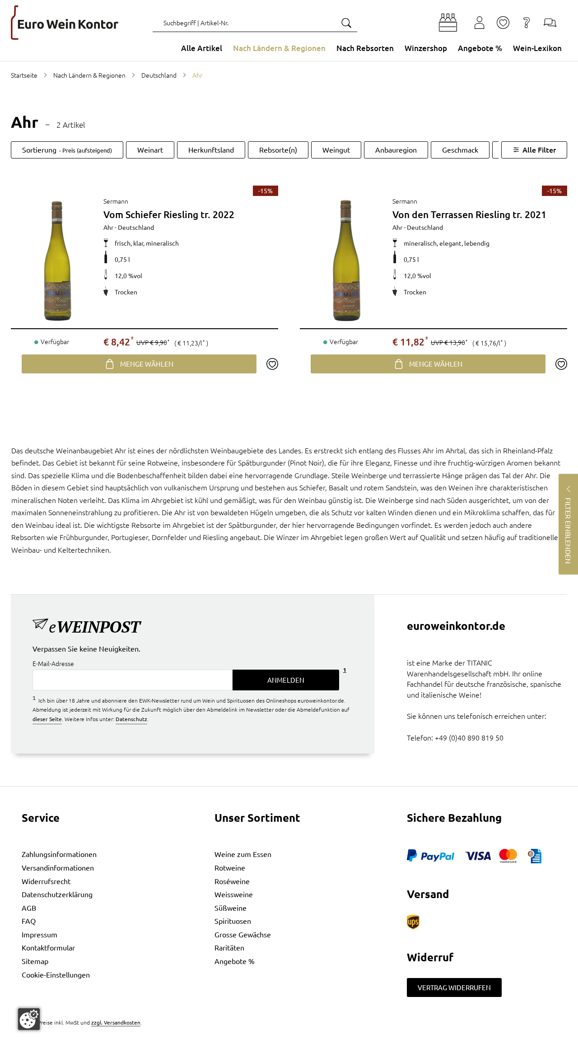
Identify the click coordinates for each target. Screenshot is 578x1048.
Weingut (336, 149)
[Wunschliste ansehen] (503, 22)
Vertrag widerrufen (454, 987)
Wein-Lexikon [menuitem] (537, 48)
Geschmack (460, 149)
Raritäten (229, 947)
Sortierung (67, 149)
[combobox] (255, 23)
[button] (448, 23)
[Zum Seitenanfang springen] (289, 1041)
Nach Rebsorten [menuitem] (365, 48)
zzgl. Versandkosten (115, 1022)
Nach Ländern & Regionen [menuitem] (279, 48)
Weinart (150, 149)
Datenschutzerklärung (57, 894)
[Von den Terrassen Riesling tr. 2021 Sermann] (346, 259)
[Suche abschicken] (346, 22)
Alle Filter (539, 149)
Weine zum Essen (242, 853)
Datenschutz (131, 718)
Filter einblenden (568, 530)
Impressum (39, 934)
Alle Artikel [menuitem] (201, 48)
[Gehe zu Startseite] (64, 22)
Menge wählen (146, 363)
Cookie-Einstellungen (56, 974)
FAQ (29, 920)
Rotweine (229, 867)
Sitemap (35, 960)
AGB (29, 907)
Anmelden (285, 679)
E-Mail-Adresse (53, 664)
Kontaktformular (48, 947)
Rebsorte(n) (278, 149)
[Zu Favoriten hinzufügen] (272, 363)
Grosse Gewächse (242, 934)
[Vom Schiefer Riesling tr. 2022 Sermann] (57, 259)
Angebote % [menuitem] (480, 48)
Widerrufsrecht (46, 880)
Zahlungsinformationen (59, 853)
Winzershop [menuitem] (426, 48)
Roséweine (232, 880)
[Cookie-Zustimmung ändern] (29, 1019)
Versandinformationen (58, 867)
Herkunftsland (211, 149)
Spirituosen (232, 920)
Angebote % (234, 960)
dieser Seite (47, 718)
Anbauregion (396, 149)
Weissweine (233, 894)
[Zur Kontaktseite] (550, 22)
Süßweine (230, 907)
